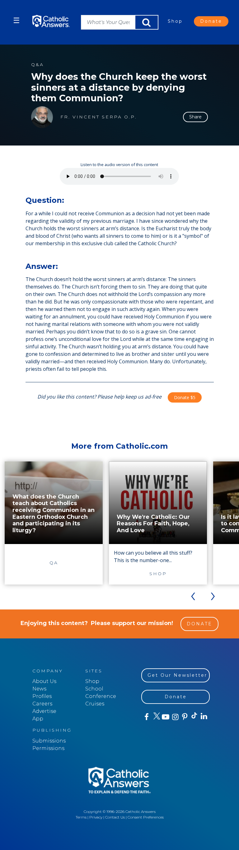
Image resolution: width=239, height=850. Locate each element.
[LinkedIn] (204, 717)
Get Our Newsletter (177, 675)
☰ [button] (16, 20)
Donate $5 (184, 397)
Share (195, 117)
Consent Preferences (146, 817)
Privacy (95, 817)
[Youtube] (165, 717)
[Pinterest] (184, 717)
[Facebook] (146, 717)
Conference (100, 696)
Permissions (48, 748)
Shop (175, 21)
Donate (211, 21)
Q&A (37, 64)
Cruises (94, 704)
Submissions (49, 741)
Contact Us (115, 817)
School (94, 689)
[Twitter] (156, 717)
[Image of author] (42, 117)
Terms (81, 817)
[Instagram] (175, 717)
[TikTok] (194, 717)
